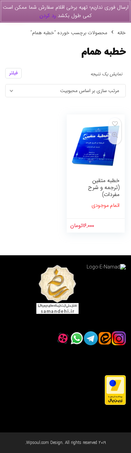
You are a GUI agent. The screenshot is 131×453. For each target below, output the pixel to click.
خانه (121, 33)
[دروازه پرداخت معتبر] (115, 378)
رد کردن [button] (47, 16)
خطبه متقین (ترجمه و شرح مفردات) (103, 187)
